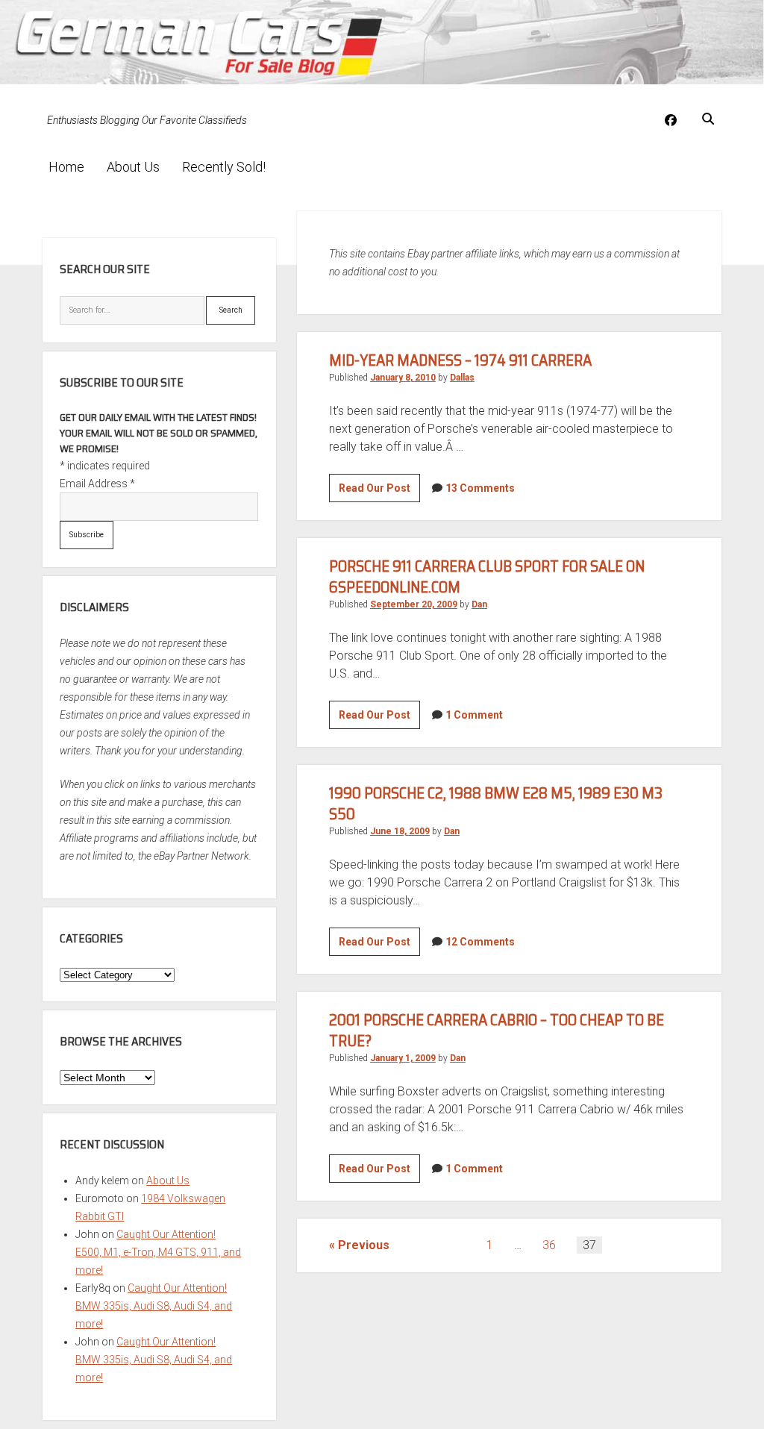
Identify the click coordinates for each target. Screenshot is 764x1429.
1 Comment (474, 715)
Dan (479, 604)
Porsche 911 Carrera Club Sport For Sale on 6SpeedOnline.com (487, 576)
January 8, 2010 (403, 377)
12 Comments (480, 942)
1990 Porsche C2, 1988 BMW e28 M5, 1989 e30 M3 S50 (496, 803)
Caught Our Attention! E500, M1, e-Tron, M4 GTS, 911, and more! (158, 1252)
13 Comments (480, 488)
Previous (363, 1245)
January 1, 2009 (403, 1058)
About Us (133, 167)
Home (66, 167)
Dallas (462, 377)
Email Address (97, 484)
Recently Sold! (224, 167)
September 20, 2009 (413, 604)
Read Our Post (379, 491)
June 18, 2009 (400, 831)
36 (549, 1245)
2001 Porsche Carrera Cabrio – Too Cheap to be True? (496, 1030)
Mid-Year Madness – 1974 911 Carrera (460, 360)
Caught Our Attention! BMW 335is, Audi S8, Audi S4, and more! (153, 1306)
